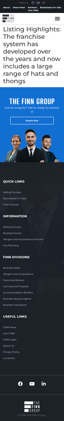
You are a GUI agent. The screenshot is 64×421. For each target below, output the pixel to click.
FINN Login (9, 339)
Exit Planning (11, 245)
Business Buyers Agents (17, 298)
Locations (9, 358)
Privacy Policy (11, 351)
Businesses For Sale (50, 7)
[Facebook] (32, 2)
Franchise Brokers (13, 280)
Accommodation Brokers (18, 292)
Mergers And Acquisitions (18, 274)
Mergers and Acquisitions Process (23, 239)
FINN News (9, 327)
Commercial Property (15, 286)
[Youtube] (38, 2)
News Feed (19, 7)
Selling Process (12, 192)
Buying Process (12, 233)
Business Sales (11, 267)
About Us (8, 345)
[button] (57, 19)
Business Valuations (15, 304)
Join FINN (33, 10)
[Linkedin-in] (43, 2)
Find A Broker (11, 204)
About (6, 7)
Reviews (32, 7)
